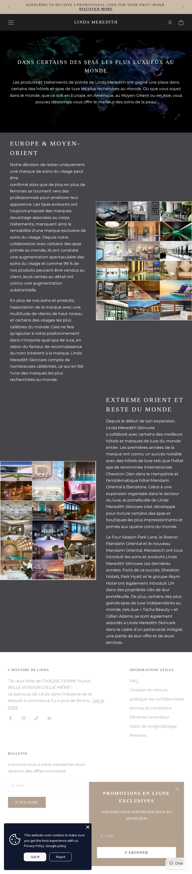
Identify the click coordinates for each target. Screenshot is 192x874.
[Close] (87, 827)
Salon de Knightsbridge (153, 726)
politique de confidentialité (157, 699)
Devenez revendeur (149, 717)
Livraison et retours (149, 690)
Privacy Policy (34, 846)
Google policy (56, 846)
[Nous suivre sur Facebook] (10, 718)
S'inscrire (26, 802)
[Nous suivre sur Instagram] (23, 718)
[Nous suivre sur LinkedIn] (49, 718)
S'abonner (136, 853)
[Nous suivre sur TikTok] (36, 718)
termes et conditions (151, 708)
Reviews (138, 735)
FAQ (134, 681)
